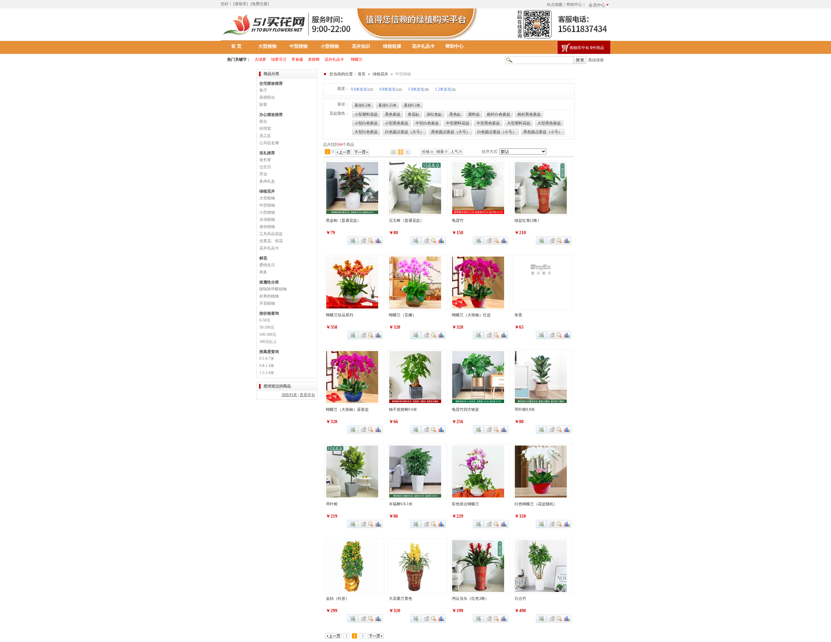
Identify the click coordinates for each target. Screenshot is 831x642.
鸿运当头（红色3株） (470, 598)
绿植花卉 (380, 74)
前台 (263, 121)
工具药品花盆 (271, 234)
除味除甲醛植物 (273, 289)
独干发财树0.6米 (403, 409)
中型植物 (299, 46)
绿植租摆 (392, 46)
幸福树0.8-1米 (401, 504)
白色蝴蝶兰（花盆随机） (536, 504)
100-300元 (267, 334)
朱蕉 (518, 315)
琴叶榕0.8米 (525, 409)
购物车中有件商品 (587, 47)
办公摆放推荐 (271, 114)
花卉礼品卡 (423, 46)
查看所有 (307, 395)
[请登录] (240, 4)
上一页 (343, 152)
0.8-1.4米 (266, 365)
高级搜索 (596, 60)
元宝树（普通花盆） (406, 220)
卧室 (263, 104)
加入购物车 (541, 335)
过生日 (265, 167)
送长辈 (265, 159)
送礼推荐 (267, 153)
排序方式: (490, 151)
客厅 (263, 90)
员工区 (265, 135)
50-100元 (266, 327)
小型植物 (330, 46)
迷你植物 (267, 226)
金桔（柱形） (337, 598)
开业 (263, 174)
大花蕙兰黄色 (400, 598)
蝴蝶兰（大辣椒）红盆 (471, 315)
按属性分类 (269, 282)
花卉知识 (361, 46)
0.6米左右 (362, 89)
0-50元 (264, 320)
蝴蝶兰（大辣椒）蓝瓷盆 (347, 409)
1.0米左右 (418, 89)
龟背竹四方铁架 (465, 409)
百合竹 (520, 598)
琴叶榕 (332, 504)
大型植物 (267, 46)
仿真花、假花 (271, 241)
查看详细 (371, 240)
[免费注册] (260, 4)
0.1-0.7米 (266, 358)
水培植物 (267, 219)
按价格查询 (269, 313)
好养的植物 (269, 296)
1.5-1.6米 (266, 373)
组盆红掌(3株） (528, 220)
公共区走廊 (269, 143)
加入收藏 (362, 240)
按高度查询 (269, 351)
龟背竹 (458, 220)
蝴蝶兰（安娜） (402, 315)
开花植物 (267, 303)
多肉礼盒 (267, 181)
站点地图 (555, 4)
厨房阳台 (267, 97)
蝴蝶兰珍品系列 (339, 315)
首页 (362, 74)
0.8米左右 (390, 89)
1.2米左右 (445, 89)
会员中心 (597, 5)
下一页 (361, 152)
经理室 (265, 128)
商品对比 (378, 240)
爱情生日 (267, 265)
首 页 (236, 46)
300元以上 (268, 341)
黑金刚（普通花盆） (343, 220)
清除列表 (289, 395)
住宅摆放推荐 (271, 83)
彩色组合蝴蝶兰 (465, 504)
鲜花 (263, 258)
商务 (263, 272)
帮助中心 (574, 4)
